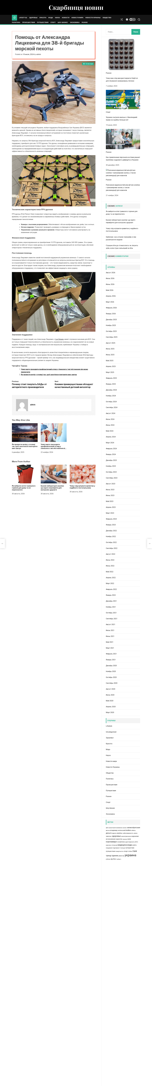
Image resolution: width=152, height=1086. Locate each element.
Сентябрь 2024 (111, 407)
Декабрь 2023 (111, 460)
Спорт (53, 22)
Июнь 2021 (110, 636)
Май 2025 (109, 361)
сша (134, 851)
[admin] (22, 405)
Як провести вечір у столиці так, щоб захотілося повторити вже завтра (49, 375)
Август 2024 (110, 413)
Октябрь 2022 (111, 542)
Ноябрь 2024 (111, 396)
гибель (133, 830)
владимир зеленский (118, 830)
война (128, 830)
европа (114, 833)
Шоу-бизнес (63, 22)
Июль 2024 (110, 419)
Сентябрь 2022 (111, 548)
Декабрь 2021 (111, 601)
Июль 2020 (110, 695)
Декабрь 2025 (111, 320)
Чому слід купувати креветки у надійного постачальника (82, 487)
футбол (113, 859)
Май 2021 (109, 642)
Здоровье (33, 17)
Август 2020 (110, 689)
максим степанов (111, 845)
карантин (119, 839)
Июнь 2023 (110, 495)
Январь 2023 (111, 525)
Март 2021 (110, 648)
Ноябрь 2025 (111, 325)
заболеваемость (128, 833)
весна (108, 830)
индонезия (135, 836)
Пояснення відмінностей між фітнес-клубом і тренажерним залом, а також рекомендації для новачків (123, 187)
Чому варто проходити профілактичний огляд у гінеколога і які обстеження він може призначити (53, 447)
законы (108, 836)
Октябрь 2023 (111, 472)
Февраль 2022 (111, 589)
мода (129, 845)
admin (38, 54)
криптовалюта (129, 842)
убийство (121, 856)
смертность (119, 851)
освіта (134, 845)
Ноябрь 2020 (111, 671)
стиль (130, 851)
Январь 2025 (111, 384)
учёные (108, 859)
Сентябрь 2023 (111, 478)
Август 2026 (110, 273)
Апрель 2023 (111, 507)
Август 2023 (110, 484)
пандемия (109, 848)
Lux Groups (59, 339)
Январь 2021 (111, 660)
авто (107, 827)
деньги (109, 833)
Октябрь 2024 (111, 402)
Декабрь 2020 (111, 666)
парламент (116, 848)
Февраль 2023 (111, 519)
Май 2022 (109, 572)
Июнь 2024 (110, 425)
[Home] (14, 17)
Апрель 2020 (111, 707)
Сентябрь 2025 (111, 337)
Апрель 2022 (111, 578)
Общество (107, 17)
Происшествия (28, 22)
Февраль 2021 (111, 654)
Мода (50, 17)
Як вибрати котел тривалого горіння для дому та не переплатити (23, 488)
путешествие (130, 848)
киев (129, 839)
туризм (114, 855)
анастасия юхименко (116, 827)
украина (130, 855)
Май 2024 (109, 431)
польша (122, 848)
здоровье (116, 836)
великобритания (133, 828)
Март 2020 (110, 712)
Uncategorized (111, 732)
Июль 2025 (110, 349)
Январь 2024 (111, 454)
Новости (65, 17)
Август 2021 (110, 624)
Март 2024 (110, 443)
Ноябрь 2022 (111, 536)
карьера (125, 839)
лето (136, 842)
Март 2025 (110, 372)
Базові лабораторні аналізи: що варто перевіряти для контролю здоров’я (52, 488)
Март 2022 (110, 583)
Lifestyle (23, 17)
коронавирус (111, 842)
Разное (85, 22)
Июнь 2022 (110, 566)
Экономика (75, 22)
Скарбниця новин (76, 7)
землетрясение (126, 836)
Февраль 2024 (111, 449)
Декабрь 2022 (111, 531)
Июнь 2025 (110, 355)
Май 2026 (109, 290)
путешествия (110, 851)
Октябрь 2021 (111, 613)
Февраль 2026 (111, 308)
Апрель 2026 (111, 296)
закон (135, 833)
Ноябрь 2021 (111, 607)
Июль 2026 (110, 278)
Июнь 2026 (110, 284)
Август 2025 (110, 343)
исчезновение (110, 839)
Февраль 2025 (111, 378)
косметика (121, 842)
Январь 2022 (111, 595)
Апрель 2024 (111, 437)
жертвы (119, 833)
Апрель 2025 (111, 366)
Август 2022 (110, 554)
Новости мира (77, 17)
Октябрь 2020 (111, 677)
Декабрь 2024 (111, 390)
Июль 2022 (110, 560)
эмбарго (119, 859)
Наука (57, 17)
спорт (126, 851)
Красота (42, 17)
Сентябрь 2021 (111, 619)
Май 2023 (109, 501)
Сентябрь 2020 (111, 683)
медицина (122, 845)
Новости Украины (93, 17)
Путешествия (42, 22)
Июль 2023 (110, 490)
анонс (125, 827)
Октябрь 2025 (111, 331)
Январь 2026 (111, 314)
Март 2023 (110, 513)
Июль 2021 (110, 630)
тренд (108, 855)
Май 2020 (109, 701)
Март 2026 (110, 302)
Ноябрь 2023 (111, 466)
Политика (16, 22)
